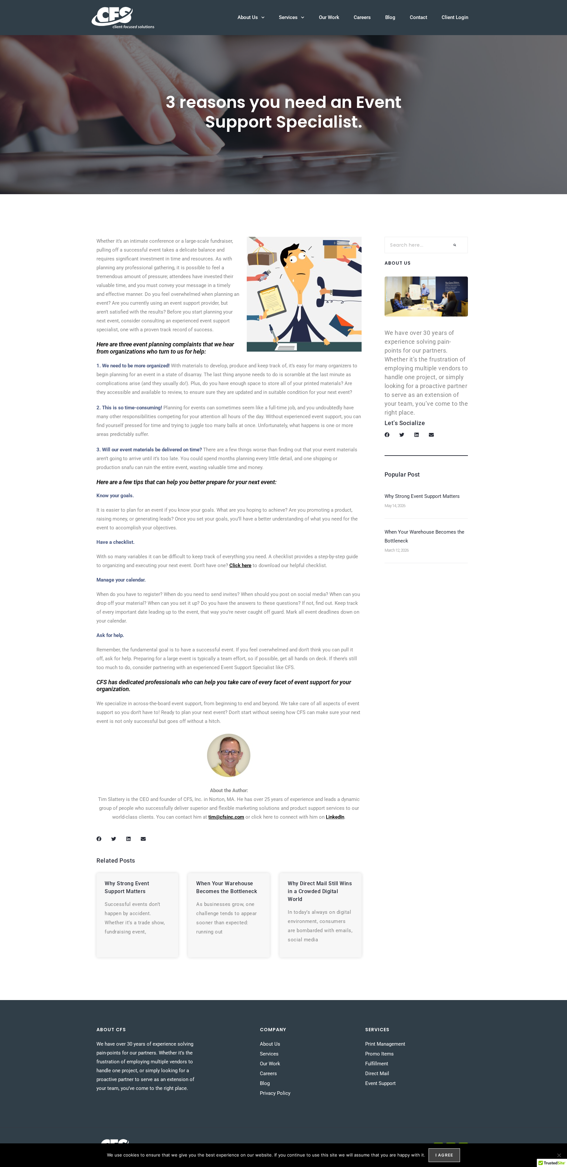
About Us (248, 17)
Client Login (455, 17)
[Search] (455, 245)
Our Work (329, 17)
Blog (390, 17)
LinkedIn (335, 817)
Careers (362, 17)
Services (288, 17)
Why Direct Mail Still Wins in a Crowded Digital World (320, 891)
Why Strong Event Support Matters (422, 496)
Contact (418, 17)
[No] (559, 1155)
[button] (99, 838)
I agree (444, 1155)
